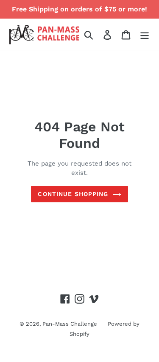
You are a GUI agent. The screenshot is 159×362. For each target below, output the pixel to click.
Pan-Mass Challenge (69, 324)
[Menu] (144, 34)
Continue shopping (73, 194)
